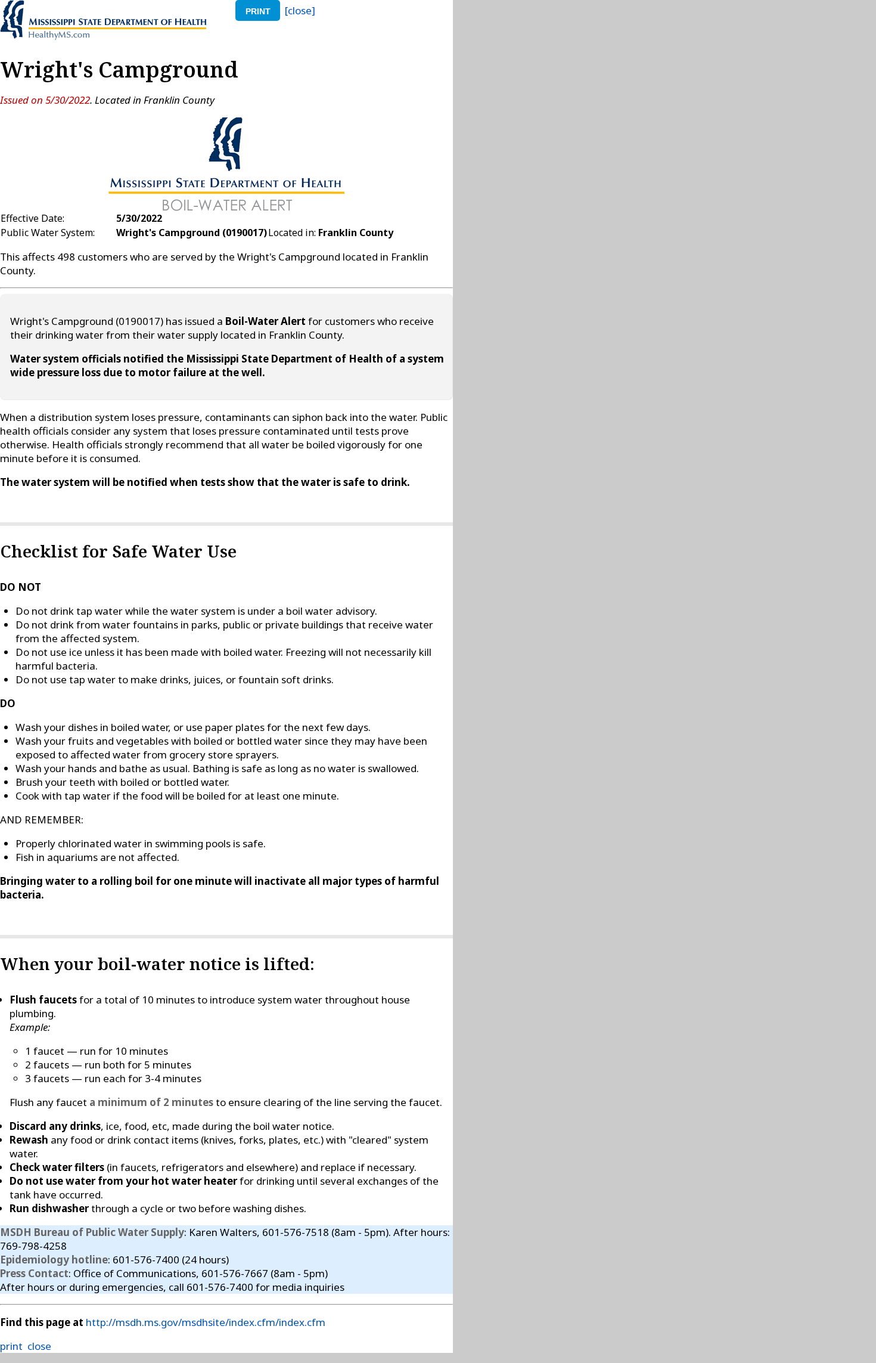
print (258, 11)
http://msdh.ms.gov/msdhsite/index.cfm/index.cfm (205, 1322)
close (39, 1346)
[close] (300, 10)
